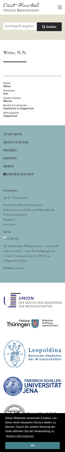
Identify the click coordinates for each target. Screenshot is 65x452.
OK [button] (32, 445)
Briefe (8, 166)
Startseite (12, 134)
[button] (60, 7)
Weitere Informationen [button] (20, 436)
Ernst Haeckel (16, 142)
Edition (10, 158)
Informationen (20, 174)
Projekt (10, 150)
